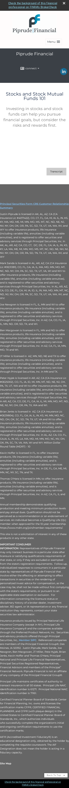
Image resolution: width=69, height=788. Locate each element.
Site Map (5, 763)
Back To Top (54, 775)
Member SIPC (27, 640)
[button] (53, 42)
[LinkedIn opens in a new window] (63, 74)
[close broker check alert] (64, 3)
